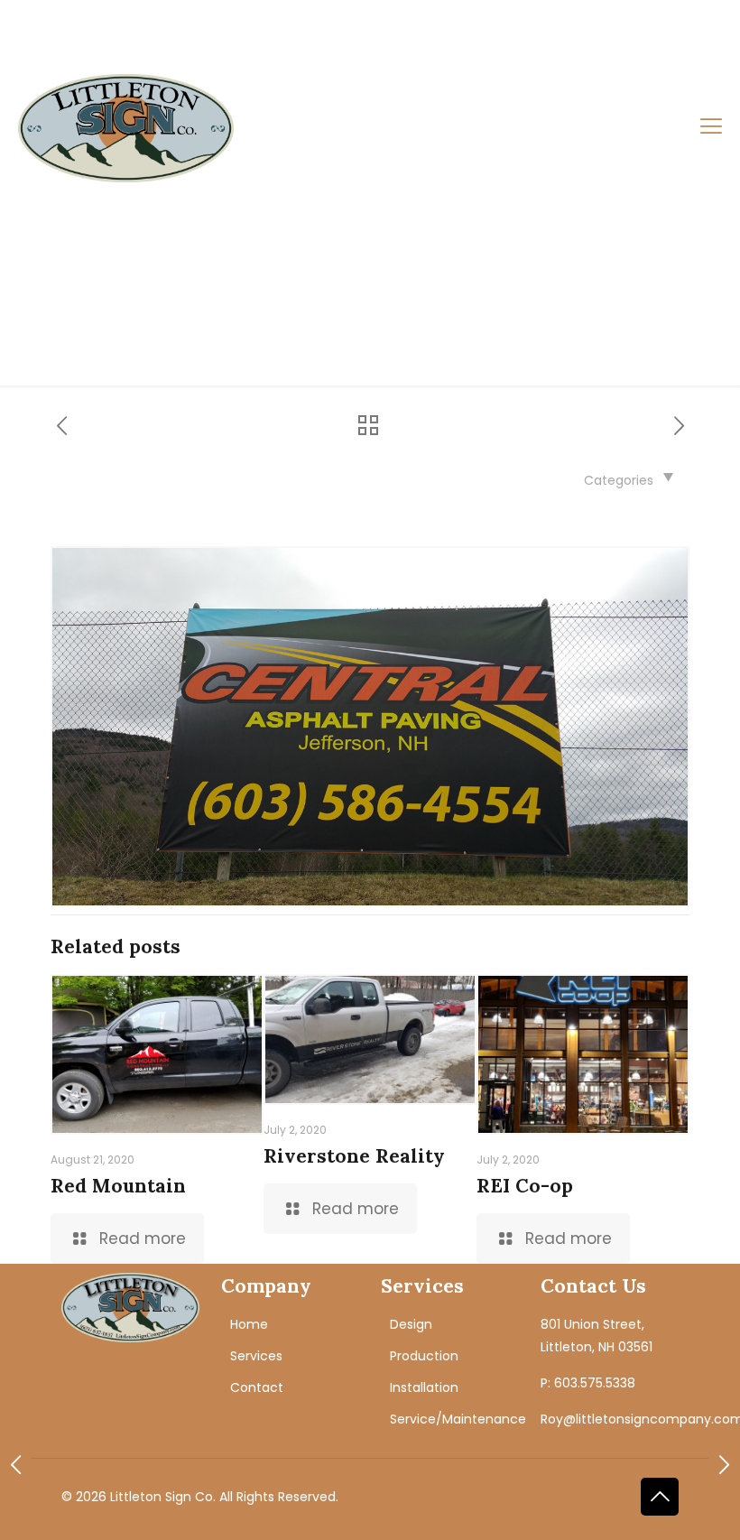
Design (411, 1324)
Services (256, 1356)
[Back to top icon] (660, 1497)
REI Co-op (524, 1186)
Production (424, 1356)
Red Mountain (118, 1186)
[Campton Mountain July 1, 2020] (724, 1468)
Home (249, 1324)
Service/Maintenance (458, 1419)
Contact (256, 1387)
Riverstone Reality (354, 1156)
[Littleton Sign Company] (126, 127)
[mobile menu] (711, 127)
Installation (424, 1387)
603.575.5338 (93, 32)
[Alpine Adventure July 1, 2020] (16, 1468)
